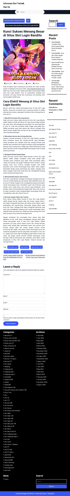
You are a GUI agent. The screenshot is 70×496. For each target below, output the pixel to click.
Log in (6, 479)
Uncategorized (9, 468)
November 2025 (42, 353)
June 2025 (40, 366)
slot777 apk (8, 449)
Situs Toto (7, 392)
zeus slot (7, 470)
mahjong (51, 205)
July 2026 (40, 335)
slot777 (51, 201)
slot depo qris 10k (10, 423)
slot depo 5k (52, 137)
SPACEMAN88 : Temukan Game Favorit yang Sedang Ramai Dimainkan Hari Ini (58, 46)
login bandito (24, 247)
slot (28, 20)
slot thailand (52, 197)
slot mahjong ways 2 (11, 436)
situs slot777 (53, 133)
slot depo (7, 413)
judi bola (7, 353)
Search (53, 21)
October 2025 (41, 356)
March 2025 (41, 374)
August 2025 (41, 361)
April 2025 (40, 372)
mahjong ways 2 (9, 374)
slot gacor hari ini (10, 431)
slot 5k (6, 398)
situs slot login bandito (11, 252)
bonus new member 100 (12, 340)
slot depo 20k (8, 418)
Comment (6, 274)
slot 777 (7, 400)
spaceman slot (9, 457)
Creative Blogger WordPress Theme (28, 493)
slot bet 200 (8, 403)
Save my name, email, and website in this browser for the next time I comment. (24, 319)
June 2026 (40, 338)
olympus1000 (8, 379)
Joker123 (7, 351)
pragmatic (52, 141)
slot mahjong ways (10, 434)
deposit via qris (9, 348)
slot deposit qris (54, 168)
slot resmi (7, 442)
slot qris (51, 125)
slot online (52, 160)
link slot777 (8, 361)
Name (5, 296)
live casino (52, 178)
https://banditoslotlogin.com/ (36, 89)
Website (5, 309)
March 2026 (41, 346)
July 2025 (40, 364)
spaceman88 (53, 208)
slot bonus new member (12, 410)
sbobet (6, 382)
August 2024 (41, 385)
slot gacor (7, 429)
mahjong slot (8, 369)
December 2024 (42, 382)
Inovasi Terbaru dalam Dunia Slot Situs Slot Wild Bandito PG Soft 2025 (13, 257)
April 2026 (40, 343)
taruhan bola (8, 465)
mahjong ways (9, 372)
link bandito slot (13, 247)
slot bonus (7, 408)
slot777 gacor (8, 452)
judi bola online (9, 356)
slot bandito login (26, 252)
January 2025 (41, 379)
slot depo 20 (52, 185)
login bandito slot (36, 247)
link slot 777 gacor (10, 359)
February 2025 (41, 377)
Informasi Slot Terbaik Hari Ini (14, 20)
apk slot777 (8, 335)
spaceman (52, 164)
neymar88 (7, 377)
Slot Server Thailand (11, 444)
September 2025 (42, 359)
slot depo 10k (8, 416)
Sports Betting (9, 462)
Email (5, 302)
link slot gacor (53, 193)
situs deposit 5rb (9, 387)
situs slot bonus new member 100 (15, 390)
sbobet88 (52, 181)
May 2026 (40, 340)
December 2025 (42, 351)
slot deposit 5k (9, 426)
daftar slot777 (9, 343)
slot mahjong (53, 145)
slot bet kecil (8, 405)
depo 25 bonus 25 (10, 346)
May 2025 (40, 369)
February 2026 (41, 348)
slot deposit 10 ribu (55, 129)
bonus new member (55, 148)
